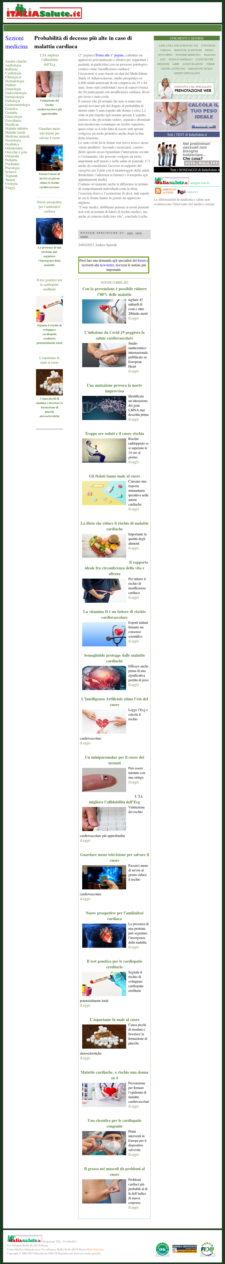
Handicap (12, 124)
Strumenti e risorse (187, 38)
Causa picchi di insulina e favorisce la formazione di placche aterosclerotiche (49, 407)
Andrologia (13, 65)
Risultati (209, 163)
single (138, 232)
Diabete (10, 84)
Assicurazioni (192, 64)
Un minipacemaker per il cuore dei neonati (114, 760)
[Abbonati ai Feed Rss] (165, 194)
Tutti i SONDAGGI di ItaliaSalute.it (195, 169)
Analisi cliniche (16, 61)
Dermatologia (14, 81)
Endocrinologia (16, 92)
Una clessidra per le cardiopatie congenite (115, 1123)
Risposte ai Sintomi (188, 50)
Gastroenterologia (17, 104)
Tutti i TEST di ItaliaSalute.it (187, 134)
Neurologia (13, 140)
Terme (210, 64)
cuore (130, 232)
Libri (175, 64)
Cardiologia (13, 73)
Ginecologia (13, 116)
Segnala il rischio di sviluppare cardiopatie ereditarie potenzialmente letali (49, 334)
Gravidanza (13, 120)
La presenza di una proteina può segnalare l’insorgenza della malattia (49, 256)
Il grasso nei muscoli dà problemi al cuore (114, 1171)
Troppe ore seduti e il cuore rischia (114, 433)
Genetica (11, 108)
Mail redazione (95, 1249)
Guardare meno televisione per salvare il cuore (49, 133)
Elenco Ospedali (180, 59)
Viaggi (10, 187)
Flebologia (12, 100)
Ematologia (13, 88)
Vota (190, 163)
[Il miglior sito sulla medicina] (189, 194)
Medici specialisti (187, 73)
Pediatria (11, 159)
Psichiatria (12, 163)
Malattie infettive (16, 128)
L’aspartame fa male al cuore (49, 360)
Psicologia (12, 167)
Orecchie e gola (16, 152)
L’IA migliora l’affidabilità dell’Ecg (49, 59)
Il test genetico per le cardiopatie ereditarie (49, 284)
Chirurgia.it (13, 77)
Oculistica (12, 144)
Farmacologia (14, 96)
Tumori (10, 179)
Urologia (11, 183)
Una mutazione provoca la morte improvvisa (114, 388)
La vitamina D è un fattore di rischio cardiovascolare (114, 614)
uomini (84, 236)
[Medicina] (56, 96)
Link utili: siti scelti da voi (178, 45)
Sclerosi (10, 171)
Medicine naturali (17, 136)
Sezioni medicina (16, 42)
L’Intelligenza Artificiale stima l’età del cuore (114, 701)
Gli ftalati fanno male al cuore (114, 476)
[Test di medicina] (186, 129)
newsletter (107, 265)
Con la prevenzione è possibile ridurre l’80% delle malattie (114, 291)
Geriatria (11, 112)
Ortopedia (12, 156)
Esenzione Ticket (200, 68)
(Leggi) (133, 318)
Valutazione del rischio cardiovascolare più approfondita (49, 107)
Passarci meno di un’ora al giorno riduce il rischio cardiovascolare (49, 180)
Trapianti (11, 175)
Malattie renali (15, 132)
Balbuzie (11, 69)
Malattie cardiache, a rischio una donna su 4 (114, 1075)
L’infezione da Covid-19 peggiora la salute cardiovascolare (114, 335)
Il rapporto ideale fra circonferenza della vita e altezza (116, 567)
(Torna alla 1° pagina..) (110, 55)
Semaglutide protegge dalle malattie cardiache (114, 658)
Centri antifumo (173, 68)
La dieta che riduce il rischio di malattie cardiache (115, 526)
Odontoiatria (14, 148)
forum (142, 260)
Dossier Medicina (188, 54)
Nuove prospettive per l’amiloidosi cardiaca (49, 206)
